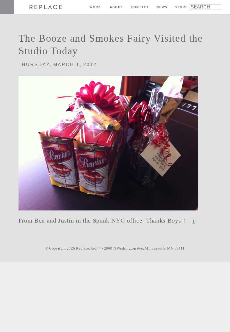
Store (181, 7)
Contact (140, 7)
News (162, 7)
